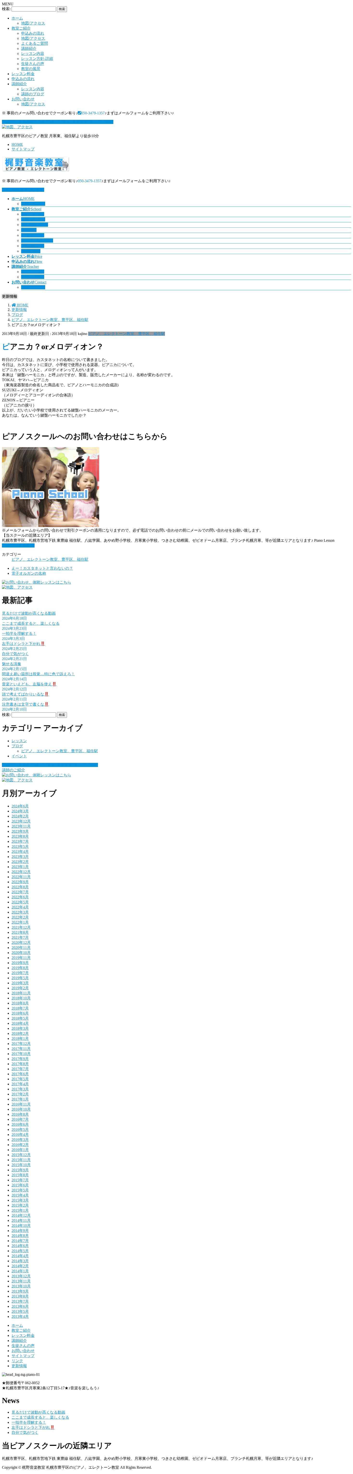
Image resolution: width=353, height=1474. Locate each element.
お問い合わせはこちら (25, 190)
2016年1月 (20, 1150)
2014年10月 (21, 1225)
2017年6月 (20, 1074)
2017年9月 (20, 1059)
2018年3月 (20, 1028)
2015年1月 (20, 1210)
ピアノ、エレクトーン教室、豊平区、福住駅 (126, 334)
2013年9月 (20, 1291)
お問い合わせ (23, 99)
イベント (19, 756)
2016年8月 (20, 1114)
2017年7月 (20, 1069)
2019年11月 (21, 958)
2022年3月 (20, 912)
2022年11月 (21, 877)
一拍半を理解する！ (19, 633)
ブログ (17, 746)
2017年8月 (20, 1064)
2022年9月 (20, 882)
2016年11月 (21, 1104)
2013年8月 (20, 1296)
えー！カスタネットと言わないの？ (42, 568)
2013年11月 (21, 1281)
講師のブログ (32, 94)
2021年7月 (20, 937)
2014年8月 (20, 1236)
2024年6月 (20, 806)
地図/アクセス (33, 23)
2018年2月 (20, 1033)
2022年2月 (20, 917)
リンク (17, 1361)
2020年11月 (21, 948)
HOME (17, 144)
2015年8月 (20, 1175)
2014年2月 (20, 1266)
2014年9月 (20, 1231)
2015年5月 (20, 1190)
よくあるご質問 (34, 43)
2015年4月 (20, 1195)
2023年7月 (20, 841)
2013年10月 (21, 1286)
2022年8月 (20, 887)
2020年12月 (21, 942)
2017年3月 (20, 1089)
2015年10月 (21, 1165)
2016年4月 (20, 1135)
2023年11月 (21, 826)
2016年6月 (20, 1124)
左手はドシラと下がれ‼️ (23, 644)
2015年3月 (20, 1200)
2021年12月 (21, 927)
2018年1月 (20, 1038)
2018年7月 (20, 1008)
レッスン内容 (32, 53)
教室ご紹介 (21, 28)
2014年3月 (20, 1261)
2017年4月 (20, 1084)
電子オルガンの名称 (29, 573)
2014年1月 (20, 1271)
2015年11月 (21, 1160)
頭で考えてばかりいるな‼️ (25, 694)
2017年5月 (20, 1079)
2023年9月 (20, 831)
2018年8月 (20, 1003)
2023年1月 (20, 867)
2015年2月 (20, 1205)
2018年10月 (21, 998)
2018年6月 (20, 1013)
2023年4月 (20, 852)
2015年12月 (21, 1155)
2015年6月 (20, 1185)
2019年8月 (20, 968)
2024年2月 (20, 816)
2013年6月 (20, 1306)
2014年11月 (21, 1220)
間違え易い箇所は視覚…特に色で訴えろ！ (38, 674)
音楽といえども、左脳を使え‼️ (29, 684)
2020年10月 (21, 953)
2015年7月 (20, 1180)
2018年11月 (21, 993)
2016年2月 (20, 1145)
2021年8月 (20, 932)
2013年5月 (20, 1311)
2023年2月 (20, 862)
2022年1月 (20, 922)
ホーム (17, 18)
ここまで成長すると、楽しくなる (31, 623)
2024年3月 (20, 811)
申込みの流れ (32, 33)
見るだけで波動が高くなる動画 (29, 613)
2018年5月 (20, 1018)
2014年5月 (20, 1251)
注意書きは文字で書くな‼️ (25, 704)
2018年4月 (20, 1023)
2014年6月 (20, 1246)
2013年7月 (20, 1301)
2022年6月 (20, 897)
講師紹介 (29, 48)
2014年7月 (20, 1241)
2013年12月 (21, 1276)
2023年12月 (21, 821)
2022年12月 (21, 872)
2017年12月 (21, 1044)
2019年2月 (20, 988)
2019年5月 (20, 978)
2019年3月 (20, 983)
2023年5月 (20, 846)
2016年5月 (20, 1129)
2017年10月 (21, 1054)
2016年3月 (20, 1140)
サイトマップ (23, 149)
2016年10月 (21, 1109)
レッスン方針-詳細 (37, 59)
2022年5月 (20, 902)
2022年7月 (20, 892)
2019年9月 (20, 963)
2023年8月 (20, 836)
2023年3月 (20, 857)
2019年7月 (20, 973)
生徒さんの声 (32, 64)
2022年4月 (20, 907)
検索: (6, 9)
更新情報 (19, 1366)
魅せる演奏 (11, 664)
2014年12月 (21, 1215)
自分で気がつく (15, 654)
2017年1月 (20, 1099)
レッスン (19, 741)
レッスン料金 (23, 74)
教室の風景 (30, 69)
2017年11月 (21, 1049)
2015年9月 (20, 1170)
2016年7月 (20, 1119)
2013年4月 (20, 1316)
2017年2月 (20, 1094)
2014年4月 (20, 1256)
